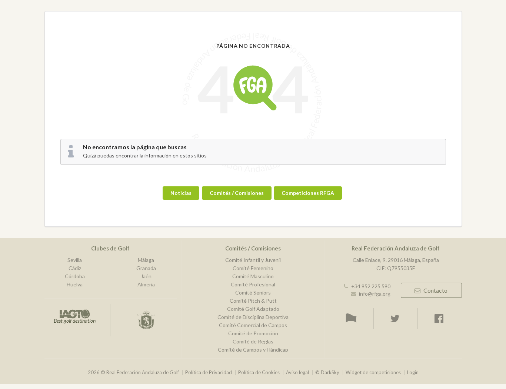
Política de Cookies (259, 372)
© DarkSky (327, 372)
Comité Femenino (253, 268)
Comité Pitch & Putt (253, 300)
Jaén (146, 276)
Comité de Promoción (253, 333)
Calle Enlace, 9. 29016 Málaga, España (396, 260)
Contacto (435, 290)
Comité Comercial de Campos (253, 325)
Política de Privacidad (208, 372)
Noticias (181, 193)
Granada (146, 268)
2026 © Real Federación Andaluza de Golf (133, 372)
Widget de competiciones (373, 372)
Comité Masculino (253, 276)
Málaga (146, 260)
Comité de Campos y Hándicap (253, 349)
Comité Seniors (253, 292)
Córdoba (75, 276)
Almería (146, 284)
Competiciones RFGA (308, 193)
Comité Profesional (253, 284)
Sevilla (74, 260)
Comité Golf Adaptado (253, 309)
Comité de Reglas (253, 341)
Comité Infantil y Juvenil (253, 260)
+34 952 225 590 (370, 286)
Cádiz (75, 268)
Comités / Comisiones (237, 193)
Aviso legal (297, 372)
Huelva (75, 284)
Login (413, 372)
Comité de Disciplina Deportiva (253, 317)
